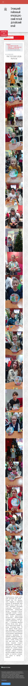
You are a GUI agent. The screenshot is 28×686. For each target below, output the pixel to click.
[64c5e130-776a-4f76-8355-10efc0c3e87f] (14, 319)
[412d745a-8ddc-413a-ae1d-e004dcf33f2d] (14, 240)
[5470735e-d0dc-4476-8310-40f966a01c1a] (14, 343)
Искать (16, 37)
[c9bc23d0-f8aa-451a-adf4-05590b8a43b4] (14, 498)
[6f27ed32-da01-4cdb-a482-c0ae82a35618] (14, 115)
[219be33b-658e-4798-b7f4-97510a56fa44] (14, 217)
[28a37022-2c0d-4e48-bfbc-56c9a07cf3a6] (14, 166)
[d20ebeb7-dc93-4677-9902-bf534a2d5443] (14, 450)
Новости (10, 47)
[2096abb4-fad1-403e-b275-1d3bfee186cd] (14, 291)
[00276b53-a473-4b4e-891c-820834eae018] (14, 193)
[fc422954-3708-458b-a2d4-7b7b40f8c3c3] (14, 570)
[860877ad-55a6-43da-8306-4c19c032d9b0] (14, 372)
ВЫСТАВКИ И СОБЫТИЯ (13, 46)
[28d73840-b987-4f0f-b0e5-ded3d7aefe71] (14, 138)
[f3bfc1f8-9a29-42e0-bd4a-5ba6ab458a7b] (14, 588)
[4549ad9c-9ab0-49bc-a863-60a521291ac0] (14, 263)
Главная (8, 44)
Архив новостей (17, 47)
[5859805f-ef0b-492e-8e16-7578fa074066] (14, 473)
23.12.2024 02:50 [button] (9, 54)
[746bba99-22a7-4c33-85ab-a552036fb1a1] (14, 524)
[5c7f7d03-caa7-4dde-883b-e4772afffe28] (14, 95)
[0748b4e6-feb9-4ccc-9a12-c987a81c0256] (14, 75)
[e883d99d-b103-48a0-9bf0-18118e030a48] (14, 547)
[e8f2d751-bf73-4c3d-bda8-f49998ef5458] (14, 425)
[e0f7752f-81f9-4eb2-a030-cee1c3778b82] (14, 400)
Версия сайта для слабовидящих (4, 33)
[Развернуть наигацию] (3, 2)
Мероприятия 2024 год (13, 48)
